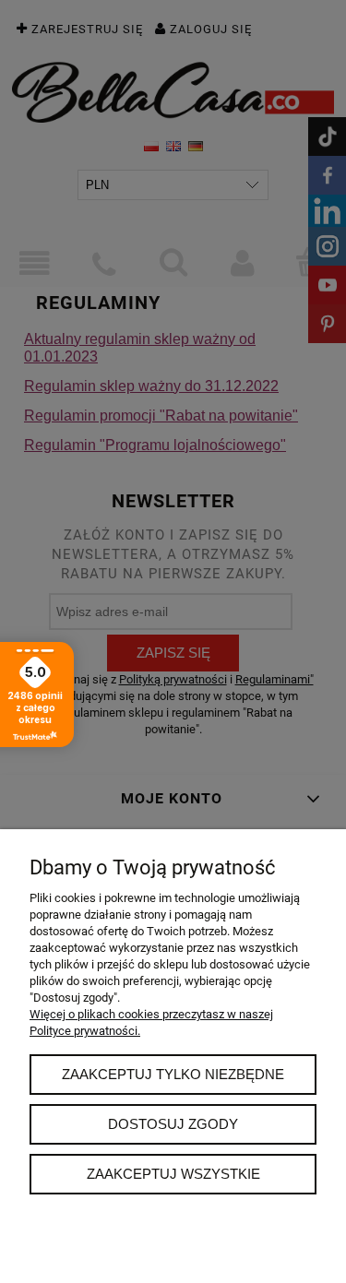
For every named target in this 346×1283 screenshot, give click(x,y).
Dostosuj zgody (173, 1124)
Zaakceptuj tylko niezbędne (173, 1074)
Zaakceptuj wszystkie (173, 1174)
